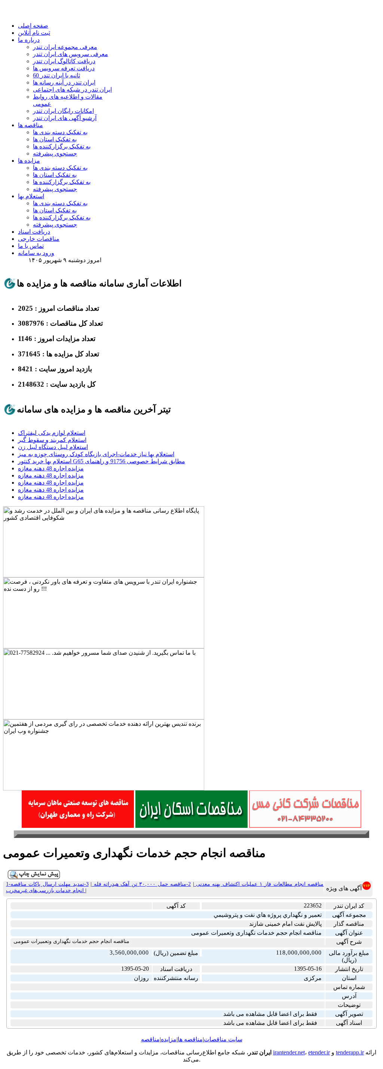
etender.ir (319, 1052)
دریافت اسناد (34, 231)
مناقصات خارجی (38, 239)
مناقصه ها (30, 125)
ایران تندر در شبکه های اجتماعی (72, 89)
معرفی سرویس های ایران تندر (70, 54)
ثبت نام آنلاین (34, 33)
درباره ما (29, 40)
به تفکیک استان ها (55, 139)
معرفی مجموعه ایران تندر (65, 47)
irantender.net (289, 1052)
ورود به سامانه (36, 253)
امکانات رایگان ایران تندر (63, 111)
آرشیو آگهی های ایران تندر (64, 118)
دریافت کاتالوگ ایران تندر (64, 61)
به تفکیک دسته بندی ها (60, 132)
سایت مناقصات (223, 1039)
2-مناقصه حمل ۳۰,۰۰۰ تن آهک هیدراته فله (141, 884)
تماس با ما (31, 246)
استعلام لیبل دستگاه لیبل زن (53, 447)
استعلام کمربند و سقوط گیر (52, 440)
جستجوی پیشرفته (55, 153)
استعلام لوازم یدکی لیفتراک (51, 433)
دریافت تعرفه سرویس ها (64, 68)
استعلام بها (31, 196)
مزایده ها (29, 160)
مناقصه (150, 1039)
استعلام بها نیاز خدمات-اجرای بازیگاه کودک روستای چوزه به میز (96, 454)
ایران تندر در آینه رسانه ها (64, 82)
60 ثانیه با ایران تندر (56, 75)
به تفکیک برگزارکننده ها (62, 146)
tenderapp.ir (350, 1052)
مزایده (169, 1039)
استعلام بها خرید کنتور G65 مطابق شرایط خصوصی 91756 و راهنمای (101, 461)
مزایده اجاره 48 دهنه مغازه (51, 468)
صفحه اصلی (33, 25)
